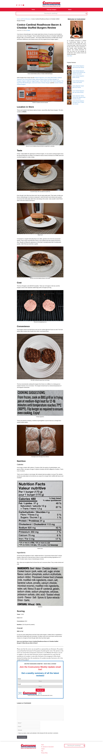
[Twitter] (21, 5)
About (69, 9)
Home (33, 9)
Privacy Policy (44, 752)
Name (19, 678)
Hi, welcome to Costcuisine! (47, 746)
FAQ (42, 750)
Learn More (69, 55)
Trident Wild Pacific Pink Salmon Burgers (50, 81)
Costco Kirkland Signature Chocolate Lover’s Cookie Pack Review (78, 102)
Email (19, 684)
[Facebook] (17, 5)
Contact (43, 748)
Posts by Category (51, 9)
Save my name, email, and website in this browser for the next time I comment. (38, 733)
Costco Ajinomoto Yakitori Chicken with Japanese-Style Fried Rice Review (78, 97)
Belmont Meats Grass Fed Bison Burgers (46, 79)
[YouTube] (23, 5)
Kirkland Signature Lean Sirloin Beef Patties (46, 77)
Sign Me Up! (40, 690)
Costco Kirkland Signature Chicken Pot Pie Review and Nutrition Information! (78, 72)
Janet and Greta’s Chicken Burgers (41, 82)
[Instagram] (19, 5)
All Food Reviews (25, 19)
